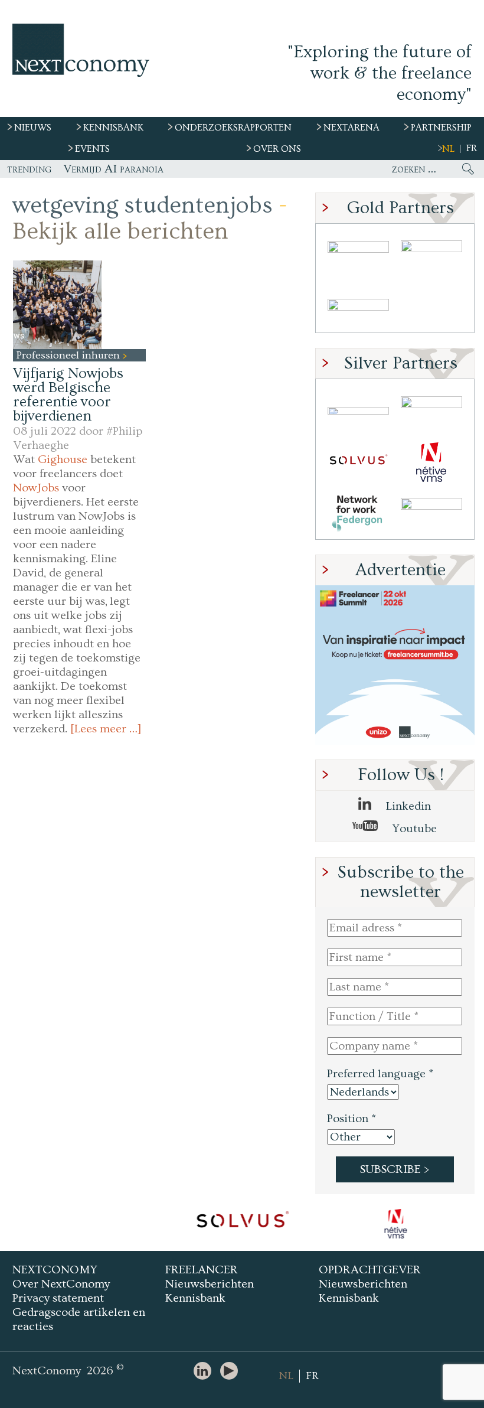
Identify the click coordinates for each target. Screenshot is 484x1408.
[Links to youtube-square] (232, 1371)
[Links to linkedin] (205, 1371)
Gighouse (62, 459)
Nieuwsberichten (209, 1283)
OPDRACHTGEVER (370, 1269)
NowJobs (36, 487)
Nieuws (32, 127)
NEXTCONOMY (54, 1269)
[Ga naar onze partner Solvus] (358, 462)
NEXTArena (351, 127)
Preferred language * (380, 1073)
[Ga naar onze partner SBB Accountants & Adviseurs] (431, 513)
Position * (351, 1118)
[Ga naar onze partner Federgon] (358, 513)
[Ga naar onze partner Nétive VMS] (431, 462)
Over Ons (277, 149)
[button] (57, 304)
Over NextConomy (61, 1283)
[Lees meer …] (106, 728)
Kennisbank (195, 1298)
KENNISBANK (113, 127)
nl (448, 149)
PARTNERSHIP (441, 127)
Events (92, 149)
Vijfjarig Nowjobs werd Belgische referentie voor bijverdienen (68, 395)
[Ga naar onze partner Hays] (358, 307)
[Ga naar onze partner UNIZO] (431, 410)
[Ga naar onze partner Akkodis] (358, 410)
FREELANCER (201, 1269)
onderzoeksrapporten (233, 127)
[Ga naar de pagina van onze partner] (242, 1223)
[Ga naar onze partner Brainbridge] (358, 255)
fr (471, 148)
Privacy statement (58, 1298)
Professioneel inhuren (69, 355)
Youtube (413, 828)
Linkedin (407, 806)
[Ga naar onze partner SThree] (431, 255)
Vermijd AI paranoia (113, 168)
